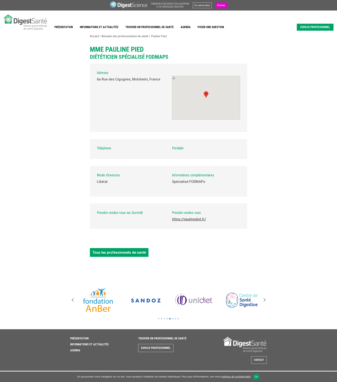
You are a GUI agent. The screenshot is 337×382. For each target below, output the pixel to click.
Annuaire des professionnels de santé (124, 36)
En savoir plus (202, 5)
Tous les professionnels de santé (119, 252)
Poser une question (211, 27)
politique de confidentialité (236, 376)
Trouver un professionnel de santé (149, 27)
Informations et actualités (99, 27)
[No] (332, 376)
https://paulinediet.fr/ (189, 219)
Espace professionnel (315, 27)
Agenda (186, 27)
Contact (259, 360)
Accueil (94, 36)
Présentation (63, 27)
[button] (158, 318)
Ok (256, 376)
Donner (221, 5)
